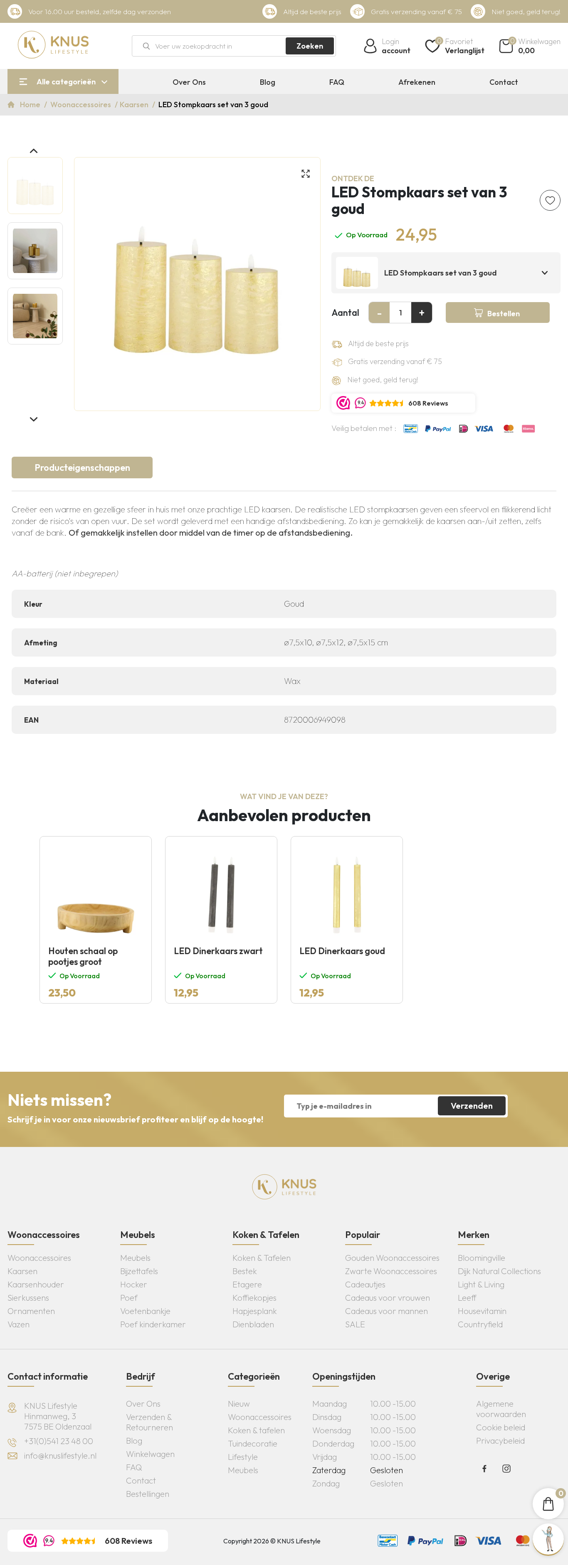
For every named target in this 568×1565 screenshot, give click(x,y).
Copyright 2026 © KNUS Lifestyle (272, 1541)
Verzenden (472, 1105)
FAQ (336, 82)
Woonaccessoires (81, 104)
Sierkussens (28, 1297)
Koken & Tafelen (261, 1257)
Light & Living (481, 1284)
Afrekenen (416, 82)
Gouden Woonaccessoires (392, 1257)
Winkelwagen (150, 1454)
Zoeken (309, 46)
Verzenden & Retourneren (149, 1422)
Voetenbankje (145, 1311)
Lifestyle (243, 1457)
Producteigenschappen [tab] (82, 467)
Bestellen (503, 313)
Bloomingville (481, 1257)
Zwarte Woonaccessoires (391, 1271)
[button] (33, 151)
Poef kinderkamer (153, 1324)
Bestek (244, 1271)
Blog (267, 82)
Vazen (18, 1324)
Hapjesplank (254, 1311)
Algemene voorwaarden (501, 1408)
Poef (129, 1297)
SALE (355, 1324)
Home (31, 104)
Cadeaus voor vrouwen (387, 1297)
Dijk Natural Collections (499, 1271)
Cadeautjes (365, 1284)
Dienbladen (253, 1324)
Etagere (247, 1284)
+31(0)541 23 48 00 (58, 1441)
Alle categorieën (66, 81)
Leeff (467, 1297)
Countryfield (480, 1324)
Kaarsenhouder (35, 1284)
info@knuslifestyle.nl (60, 1455)
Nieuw (239, 1403)
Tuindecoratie (252, 1443)
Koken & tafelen (256, 1430)
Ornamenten (31, 1311)
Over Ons (189, 82)
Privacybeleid (500, 1440)
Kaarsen (135, 104)
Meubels (135, 1257)
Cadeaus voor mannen (386, 1311)
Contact (503, 82)
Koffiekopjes (254, 1297)
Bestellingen (147, 1494)
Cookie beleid (500, 1427)
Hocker (133, 1284)
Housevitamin (482, 1311)
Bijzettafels (139, 1271)
